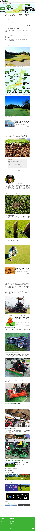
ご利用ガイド (11, 527)
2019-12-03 (6, 501)
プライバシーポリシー (12, 523)
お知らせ (11, 528)
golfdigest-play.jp (7, 491)
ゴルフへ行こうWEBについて (13, 521)
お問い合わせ (11, 522)
